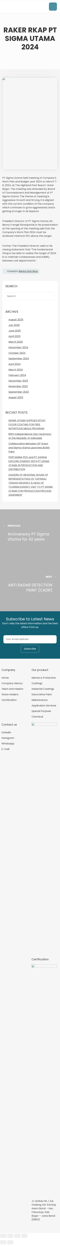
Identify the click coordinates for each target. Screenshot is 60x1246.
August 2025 (15, 319)
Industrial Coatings (43, 689)
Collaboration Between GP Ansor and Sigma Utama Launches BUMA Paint (29, 447)
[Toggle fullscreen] (17, 1236)
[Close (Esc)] (3, 1236)
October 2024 (17, 353)
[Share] (10, 1236)
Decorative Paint (42, 694)
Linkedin (6, 732)
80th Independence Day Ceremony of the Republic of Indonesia (29, 436)
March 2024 (15, 369)
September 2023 (18, 392)
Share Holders (10, 694)
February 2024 (17, 375)
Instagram (8, 738)
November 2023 (18, 386)
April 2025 (14, 336)
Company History (12, 683)
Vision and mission (12, 689)
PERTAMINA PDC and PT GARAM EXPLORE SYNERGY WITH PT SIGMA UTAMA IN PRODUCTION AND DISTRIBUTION (28, 463)
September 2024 (18, 358)
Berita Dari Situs (28, 271)
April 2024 (14, 364)
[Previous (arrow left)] (3, 1242)
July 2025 (14, 325)
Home (5, 678)
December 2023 (18, 381)
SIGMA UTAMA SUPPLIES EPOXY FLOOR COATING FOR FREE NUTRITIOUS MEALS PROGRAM (26, 424)
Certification (9, 700)
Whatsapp (8, 743)
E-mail (5, 749)
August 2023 (15, 397)
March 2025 (15, 342)
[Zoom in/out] (24, 1236)
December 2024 (18, 347)
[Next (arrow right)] (10, 1242)
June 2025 (14, 331)
